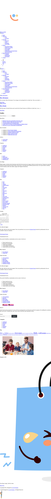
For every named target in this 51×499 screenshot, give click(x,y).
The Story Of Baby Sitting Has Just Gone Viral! (11, 121)
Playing (3, 199)
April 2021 (4, 140)
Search (1, 314)
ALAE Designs (15, 487)
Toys (3, 208)
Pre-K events (5, 202)
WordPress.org (5, 159)
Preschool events (5, 204)
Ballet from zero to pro (12, 134)
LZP (3, 195)
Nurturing (4, 150)
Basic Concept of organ (12, 133)
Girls (3, 192)
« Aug (1, 224)
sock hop (4, 207)
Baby (3, 181)
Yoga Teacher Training (12, 130)
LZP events (4, 196)
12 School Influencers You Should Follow (10, 123)
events (3, 188)
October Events (5, 197)
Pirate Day (4, 198)
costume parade (5, 185)
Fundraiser (4, 190)
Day (3, 186)
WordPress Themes (6, 263)
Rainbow (4, 205)
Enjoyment (4, 187)
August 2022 (5, 139)
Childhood (4, 145)
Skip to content (3, 31)
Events (3, 147)
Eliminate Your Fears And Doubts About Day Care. (12, 120)
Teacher (4, 151)
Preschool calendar (6, 203)
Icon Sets (4, 259)
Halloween (4, 193)
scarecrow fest (5, 206)
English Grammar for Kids (13, 132)
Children (4, 184)
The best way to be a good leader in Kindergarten (12, 125)
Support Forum (33, 229)
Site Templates (5, 261)
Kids (3, 194)
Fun (3, 189)
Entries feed (4, 157)
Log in (3, 156)
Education (4, 146)
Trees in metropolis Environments (14, 131)
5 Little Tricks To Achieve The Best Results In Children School (14, 124)
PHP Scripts (4, 260)
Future (3, 148)
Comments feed (5, 158)
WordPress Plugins (6, 262)
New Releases (5, 251)
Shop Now (2, 485)
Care (3, 183)
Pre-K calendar (5, 200)
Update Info (4, 253)
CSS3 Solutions (5, 257)
